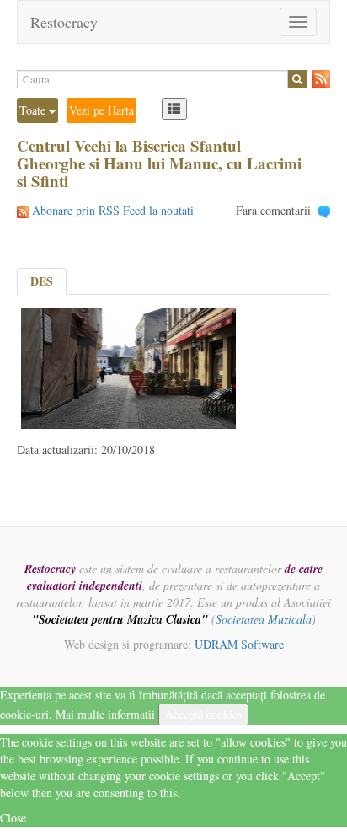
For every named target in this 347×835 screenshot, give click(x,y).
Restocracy (64, 22)
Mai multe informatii (105, 714)
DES (41, 281)
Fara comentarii (273, 210)
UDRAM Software (239, 644)
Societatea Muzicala (264, 619)
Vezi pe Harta (101, 110)
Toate (34, 110)
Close (13, 818)
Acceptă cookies (203, 714)
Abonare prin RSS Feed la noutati (113, 210)
